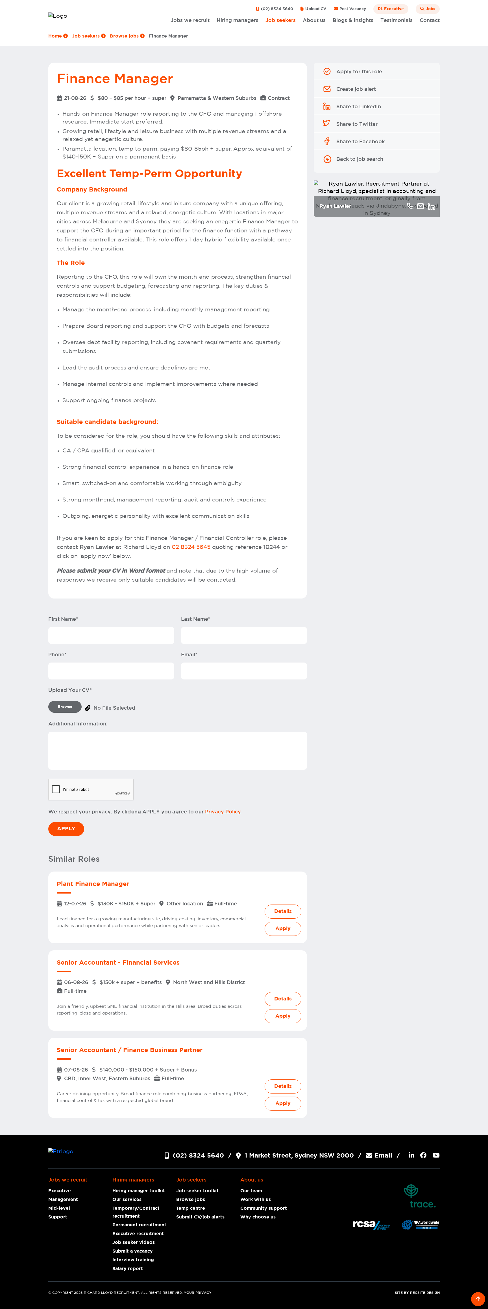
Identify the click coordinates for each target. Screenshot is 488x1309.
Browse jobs (125, 36)
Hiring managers (237, 20)
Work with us (255, 1199)
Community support (263, 1208)
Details (283, 911)
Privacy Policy (223, 812)
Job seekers (280, 20)
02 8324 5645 (191, 547)
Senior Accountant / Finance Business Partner (129, 1050)
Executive (59, 1191)
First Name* (63, 619)
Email (383, 1155)
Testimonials (396, 20)
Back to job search (359, 159)
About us (314, 20)
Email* (189, 655)
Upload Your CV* (70, 690)
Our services (126, 1199)
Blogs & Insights (353, 20)
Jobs (430, 9)
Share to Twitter (357, 124)
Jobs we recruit (190, 20)
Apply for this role (359, 72)
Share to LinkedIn (358, 107)
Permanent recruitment (139, 1225)
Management (63, 1199)
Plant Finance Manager (93, 884)
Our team (251, 1191)
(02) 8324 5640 (276, 9)
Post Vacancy (352, 9)
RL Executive (391, 9)
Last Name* (195, 619)
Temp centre (190, 1208)
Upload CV (315, 9)
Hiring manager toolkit (138, 1191)
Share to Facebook (360, 142)
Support (57, 1217)
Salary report (127, 1268)
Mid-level (59, 1208)
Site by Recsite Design (417, 1292)
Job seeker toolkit (197, 1191)
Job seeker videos (133, 1242)
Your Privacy (198, 1292)
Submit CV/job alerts (200, 1217)
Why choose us (258, 1217)
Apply (283, 928)
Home (55, 36)
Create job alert (356, 89)
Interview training (133, 1260)
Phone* (57, 655)
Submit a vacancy (132, 1251)
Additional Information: (78, 724)
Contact (430, 20)
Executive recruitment (138, 1233)
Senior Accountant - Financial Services (118, 963)
